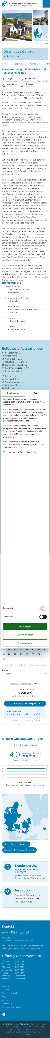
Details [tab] (37, 393)
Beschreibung (19, 64)
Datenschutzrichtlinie (11, 993)
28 (21, 654)
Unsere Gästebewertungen (21, 683)
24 (39, 649)
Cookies (5, 986)
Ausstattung (35, 64)
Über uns (6, 1000)
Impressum (7, 1003)
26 (9, 654)
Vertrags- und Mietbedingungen (25, 720)
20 (15, 649)
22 (27, 649)
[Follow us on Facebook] (3, 1014)
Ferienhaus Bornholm (25, 898)
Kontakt (5, 989)
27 (15, 654)
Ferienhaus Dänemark (25, 895)
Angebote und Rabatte (11, 1007)
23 (33, 649)
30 (33, 654)
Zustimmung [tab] (13, 393)
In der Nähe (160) (12, 56)
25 (45, 649)
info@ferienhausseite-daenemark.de (17, 940)
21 (21, 649)
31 (39, 654)
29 (27, 654)
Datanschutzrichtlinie (29, 452)
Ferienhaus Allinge (23, 901)
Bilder (6, 64)
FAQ (4, 996)
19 (9, 649)
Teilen (39, 44)
